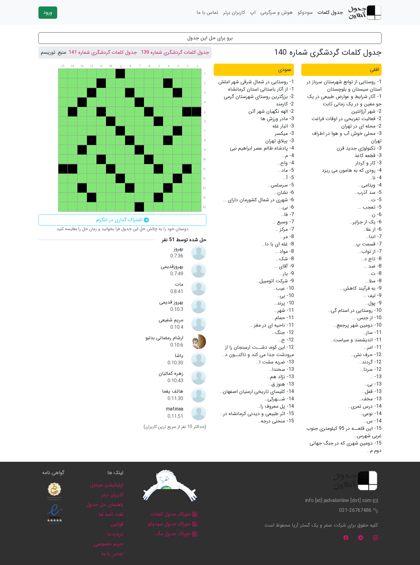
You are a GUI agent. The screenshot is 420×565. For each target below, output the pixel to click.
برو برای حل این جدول (210, 38)
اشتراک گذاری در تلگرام (120, 220)
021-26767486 (355, 510)
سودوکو (305, 12)
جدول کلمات (330, 12)
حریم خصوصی (108, 544)
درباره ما (115, 534)
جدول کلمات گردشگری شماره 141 (103, 52)
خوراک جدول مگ (174, 534)
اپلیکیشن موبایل (106, 485)
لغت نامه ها (111, 514)
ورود (47, 12)
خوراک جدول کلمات (171, 514)
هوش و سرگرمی (276, 12)
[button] (54, 491)
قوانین (117, 524)
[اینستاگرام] (375, 537)
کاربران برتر (234, 12)
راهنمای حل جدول (104, 504)
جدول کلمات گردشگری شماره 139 (175, 52)
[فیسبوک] (345, 537)
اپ (253, 12)
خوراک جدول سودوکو (170, 524)
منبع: (61, 52)
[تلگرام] (360, 537)
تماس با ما (207, 12)
